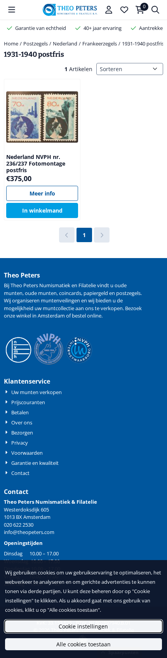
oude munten (41, 293)
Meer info (42, 193)
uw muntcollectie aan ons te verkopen (79, 308)
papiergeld (96, 293)
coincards (70, 293)
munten (13, 293)
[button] (11, 10)
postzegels (128, 293)
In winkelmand (42, 210)
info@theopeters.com (29, 532)
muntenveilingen (60, 300)
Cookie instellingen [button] (83, 626)
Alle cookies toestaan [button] (83, 644)
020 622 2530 (18, 524)
